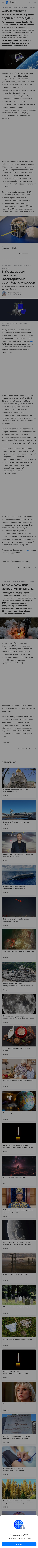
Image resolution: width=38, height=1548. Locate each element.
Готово (19, 1544)
